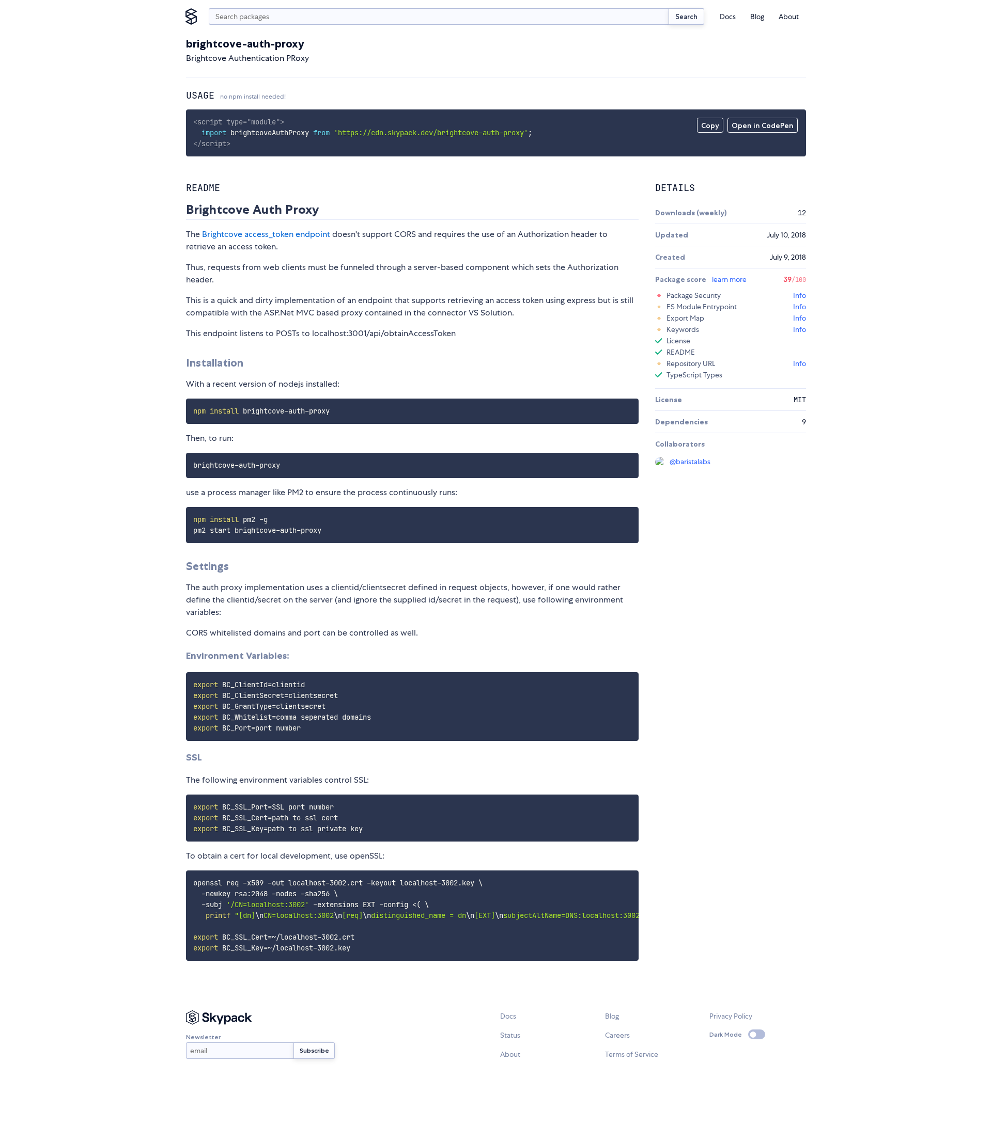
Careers (617, 1035)
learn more (729, 279)
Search (686, 16)
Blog (757, 16)
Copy (710, 125)
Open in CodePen (763, 125)
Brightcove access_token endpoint (266, 234)
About (789, 16)
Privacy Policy (730, 1016)
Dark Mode (725, 1034)
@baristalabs (690, 461)
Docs (728, 16)
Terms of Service (631, 1054)
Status (510, 1035)
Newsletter (203, 1037)
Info (799, 295)
